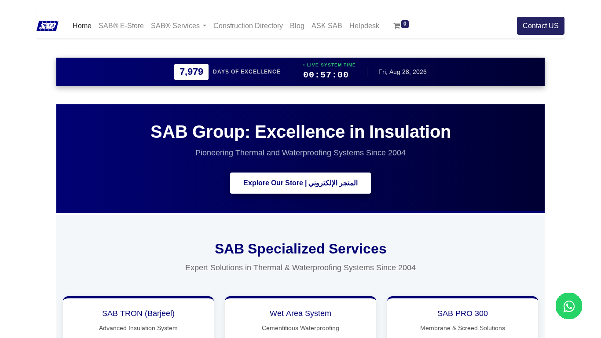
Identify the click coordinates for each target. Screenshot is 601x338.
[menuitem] (82, 26)
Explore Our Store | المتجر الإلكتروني (300, 183)
